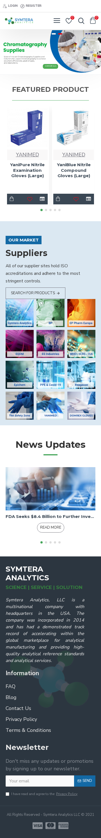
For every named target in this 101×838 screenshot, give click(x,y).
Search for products (33, 293)
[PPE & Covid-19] (50, 375)
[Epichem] (20, 375)
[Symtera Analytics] (20, 313)
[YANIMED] (50, 406)
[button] (41, 210)
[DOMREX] (81, 406)
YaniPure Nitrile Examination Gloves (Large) (27, 170)
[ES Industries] (50, 344)
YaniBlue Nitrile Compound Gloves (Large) (74, 170)
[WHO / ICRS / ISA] (81, 344)
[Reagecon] (81, 375)
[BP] (50, 313)
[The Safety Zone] (20, 406)
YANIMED (27, 154)
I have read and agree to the (44, 794)
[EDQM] (20, 344)
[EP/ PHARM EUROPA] (81, 313)
